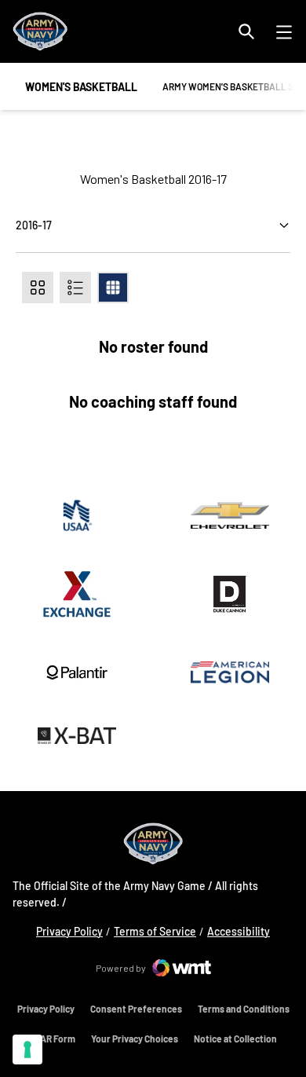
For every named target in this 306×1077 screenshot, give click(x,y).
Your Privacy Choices (134, 1038)
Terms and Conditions (244, 1008)
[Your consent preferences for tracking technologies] (27, 1049)
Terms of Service (155, 931)
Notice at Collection (235, 1038)
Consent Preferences (136, 1008)
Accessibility (238, 931)
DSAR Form (52, 1038)
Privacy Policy (69, 931)
